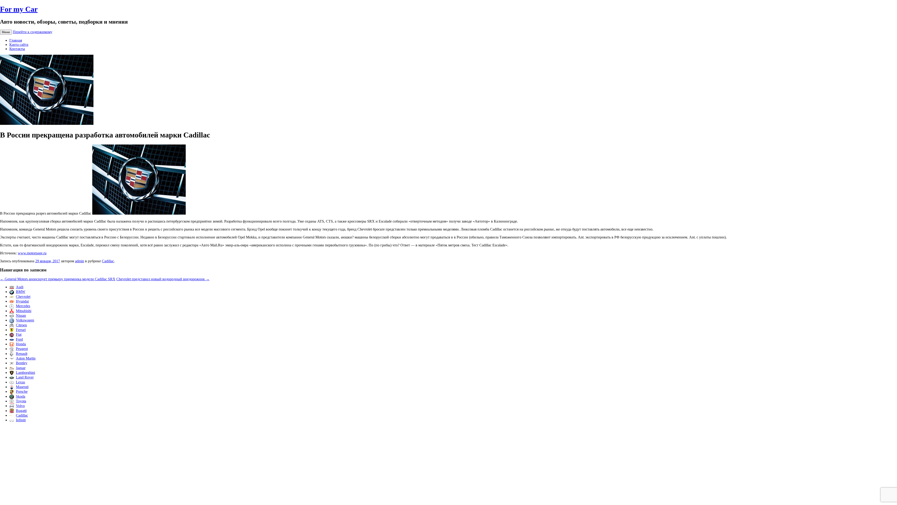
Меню (6, 32)
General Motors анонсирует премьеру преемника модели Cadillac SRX (57, 279)
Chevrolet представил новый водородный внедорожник (163, 279)
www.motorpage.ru (32, 253)
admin (79, 261)
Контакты (17, 49)
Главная (15, 40)
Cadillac (108, 261)
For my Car (19, 9)
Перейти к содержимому (32, 32)
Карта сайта (18, 45)
